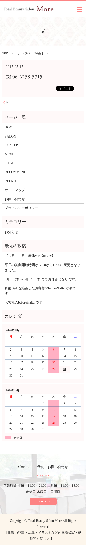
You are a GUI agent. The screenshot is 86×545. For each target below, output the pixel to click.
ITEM (9, 163)
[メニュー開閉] (79, 9)
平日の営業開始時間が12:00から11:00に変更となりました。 (42, 267)
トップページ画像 (30, 53)
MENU (10, 154)
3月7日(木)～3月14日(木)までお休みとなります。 (41, 279)
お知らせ (11, 232)
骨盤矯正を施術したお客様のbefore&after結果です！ (40, 290)
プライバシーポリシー (21, 208)
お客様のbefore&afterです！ (25, 302)
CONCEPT (12, 145)
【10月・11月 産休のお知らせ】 (30, 256)
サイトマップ (15, 190)
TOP (5, 53)
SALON (10, 136)
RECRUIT (12, 181)
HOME (10, 127)
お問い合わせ (15, 199)
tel (7, 102)
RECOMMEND (15, 172)
